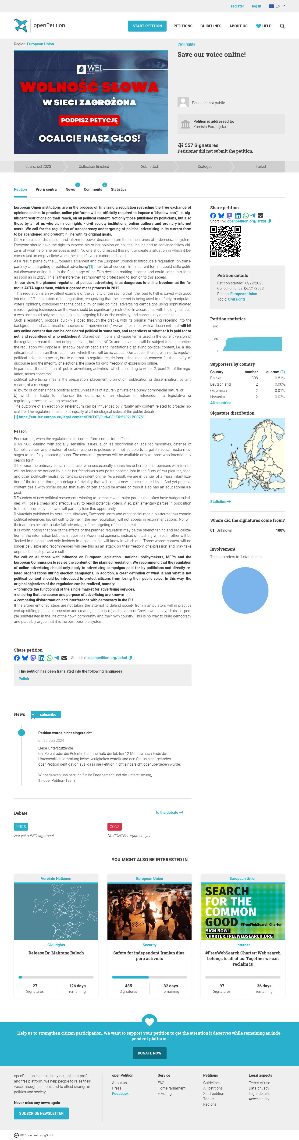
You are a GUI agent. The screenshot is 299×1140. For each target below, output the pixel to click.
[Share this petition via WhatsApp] (50, 658)
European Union (40, 44)
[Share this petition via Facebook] (17, 658)
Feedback (120, 1093)
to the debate (167, 812)
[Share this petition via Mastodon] (33, 658)
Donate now (149, 1053)
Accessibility (259, 1099)
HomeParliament (171, 1088)
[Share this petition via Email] (64, 658)
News (70, 187)
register (237, 6)
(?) (282, 372)
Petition (20, 189)
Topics (208, 1099)
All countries (220, 403)
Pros (21, 827)
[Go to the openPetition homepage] (40, 25)
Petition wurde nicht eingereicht (65, 733)
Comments (93, 187)
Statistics (118, 189)
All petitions (213, 1088)
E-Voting (165, 1093)
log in (256, 6)
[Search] (282, 26)
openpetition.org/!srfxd (108, 658)
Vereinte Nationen (56, 879)
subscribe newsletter (41, 1113)
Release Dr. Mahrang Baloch (56, 953)
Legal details (259, 1093)
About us (238, 26)
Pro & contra (46, 189)
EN (277, 6)
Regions (210, 1104)
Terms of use (259, 1083)
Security (150, 945)
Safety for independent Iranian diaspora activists (149, 955)
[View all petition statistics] (247, 491)
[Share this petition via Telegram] (57, 658)
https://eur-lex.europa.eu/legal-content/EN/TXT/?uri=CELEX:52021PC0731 (82, 417)
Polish (24, 679)
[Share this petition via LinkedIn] (41, 658)
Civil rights (186, 44)
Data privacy (259, 1088)
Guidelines (210, 26)
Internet (243, 945)
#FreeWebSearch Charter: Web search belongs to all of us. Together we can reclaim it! (243, 958)
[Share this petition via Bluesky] (25, 658)
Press (116, 1088)
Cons (114, 827)
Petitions (183, 26)
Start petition (147, 26)
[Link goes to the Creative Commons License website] (17, 1135)
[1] (91, 266)
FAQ (161, 1083)
